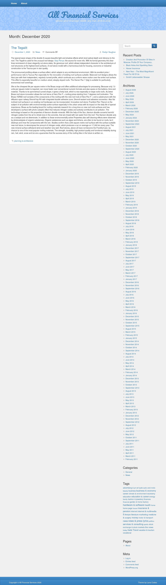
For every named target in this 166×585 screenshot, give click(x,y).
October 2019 (131, 179)
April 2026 (130, 102)
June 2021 (130, 133)
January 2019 (131, 207)
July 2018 (129, 226)
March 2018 (130, 238)
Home (14, 3)
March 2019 (130, 201)
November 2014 (132, 344)
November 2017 (132, 251)
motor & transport (146, 517)
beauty (125, 491)
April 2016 (130, 304)
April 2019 (130, 198)
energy (152, 496)
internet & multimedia (147, 511)
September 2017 (132, 257)
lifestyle (128, 514)
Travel (135, 529)
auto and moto (149, 487)
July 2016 (129, 294)
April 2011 (130, 453)
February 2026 (132, 108)
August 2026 (131, 89)
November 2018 (132, 214)
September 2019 (132, 183)
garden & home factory (139, 502)
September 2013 (132, 387)
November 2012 (132, 419)
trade (130, 529)
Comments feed (132, 564)
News (38, 52)
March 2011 (130, 456)
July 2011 (129, 443)
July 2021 (129, 130)
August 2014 (131, 353)
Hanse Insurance (133, 68)
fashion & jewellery (135, 499)
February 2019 (132, 204)
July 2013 (129, 394)
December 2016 (132, 282)
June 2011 (130, 446)
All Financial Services (83, 14)
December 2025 (132, 111)
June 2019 (130, 192)
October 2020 (131, 145)
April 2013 (130, 403)
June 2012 (130, 431)
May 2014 (130, 363)
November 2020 (132, 142)
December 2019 (132, 173)
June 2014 (130, 360)
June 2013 (130, 397)
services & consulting (133, 524)
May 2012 (130, 434)
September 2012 (132, 422)
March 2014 (130, 369)
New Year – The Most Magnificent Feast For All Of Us (139, 72)
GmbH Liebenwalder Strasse (138, 77)
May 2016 (130, 301)
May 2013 (130, 400)
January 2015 (131, 338)
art (137, 487)
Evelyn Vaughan (109, 52)
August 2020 (131, 152)
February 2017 (132, 276)
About (24, 3)
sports (146, 524)
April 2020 (130, 164)
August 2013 (131, 391)
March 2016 (130, 307)
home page (127, 508)
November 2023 (132, 121)
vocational (127, 532)
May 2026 (130, 99)
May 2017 (130, 270)
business (132, 490)
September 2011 (132, 440)
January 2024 (131, 117)
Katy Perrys (59, 60)
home (153, 505)
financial (126, 502)
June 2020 (130, 158)
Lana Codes (152, 582)
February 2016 (132, 310)
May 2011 (130, 450)
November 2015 (132, 319)
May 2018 (130, 232)
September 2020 (132, 148)
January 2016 (131, 313)
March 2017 (130, 273)
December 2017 (132, 248)
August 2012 (131, 425)
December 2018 (132, 211)
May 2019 (130, 195)
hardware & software (133, 504)
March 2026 (130, 105)
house (135, 508)
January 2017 (131, 279)
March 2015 (130, 332)
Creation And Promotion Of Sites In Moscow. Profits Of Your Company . (139, 61)
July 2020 (129, 155)
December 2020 (132, 139)
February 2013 (132, 409)
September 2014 (132, 350)
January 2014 (131, 375)
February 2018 (132, 242)
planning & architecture (23, 141)
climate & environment (138, 493)
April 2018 (130, 235)
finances (147, 499)
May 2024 (130, 114)
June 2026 (130, 96)
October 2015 (131, 322)
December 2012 (132, 415)
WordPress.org (132, 567)
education (127, 496)
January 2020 (131, 170)
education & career (140, 496)
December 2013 (132, 378)
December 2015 (132, 316)
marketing (143, 514)
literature (135, 514)
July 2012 (129, 428)
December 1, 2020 (22, 52)
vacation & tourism (146, 530)
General (129, 472)
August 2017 (131, 260)
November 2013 (132, 381)
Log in (128, 558)
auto (141, 487)
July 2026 (129, 93)
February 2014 (132, 372)
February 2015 (132, 335)
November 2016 (132, 285)
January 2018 (131, 245)
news (125, 520)
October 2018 (131, 217)
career (125, 493)
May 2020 (130, 161)
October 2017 (131, 254)
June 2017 (130, 266)
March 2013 (130, 406)
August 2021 (131, 127)
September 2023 (132, 124)
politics (151, 521)
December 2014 (132, 341)
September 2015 (132, 325)
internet (134, 511)
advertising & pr (129, 487)
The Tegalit (19, 47)
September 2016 (132, 288)
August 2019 (131, 186)
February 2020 (132, 167)
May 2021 (130, 136)
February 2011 (132, 459)
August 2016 (131, 291)
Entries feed (130, 561)
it (123, 514)
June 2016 (130, 297)
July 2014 (129, 356)
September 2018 (132, 220)
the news (149, 527)
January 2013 (131, 412)
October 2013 (131, 384)
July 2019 (129, 189)
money (135, 517)
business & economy (146, 490)
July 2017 (129, 263)
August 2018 (131, 223)
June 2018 (130, 229)
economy (151, 493)
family (125, 499)
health (148, 505)
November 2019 (132, 176)
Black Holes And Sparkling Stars (139, 65)
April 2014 (130, 366)
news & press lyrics (138, 520)
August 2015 (131, 328)
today (125, 530)
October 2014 (131, 347)
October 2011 (131, 437)
